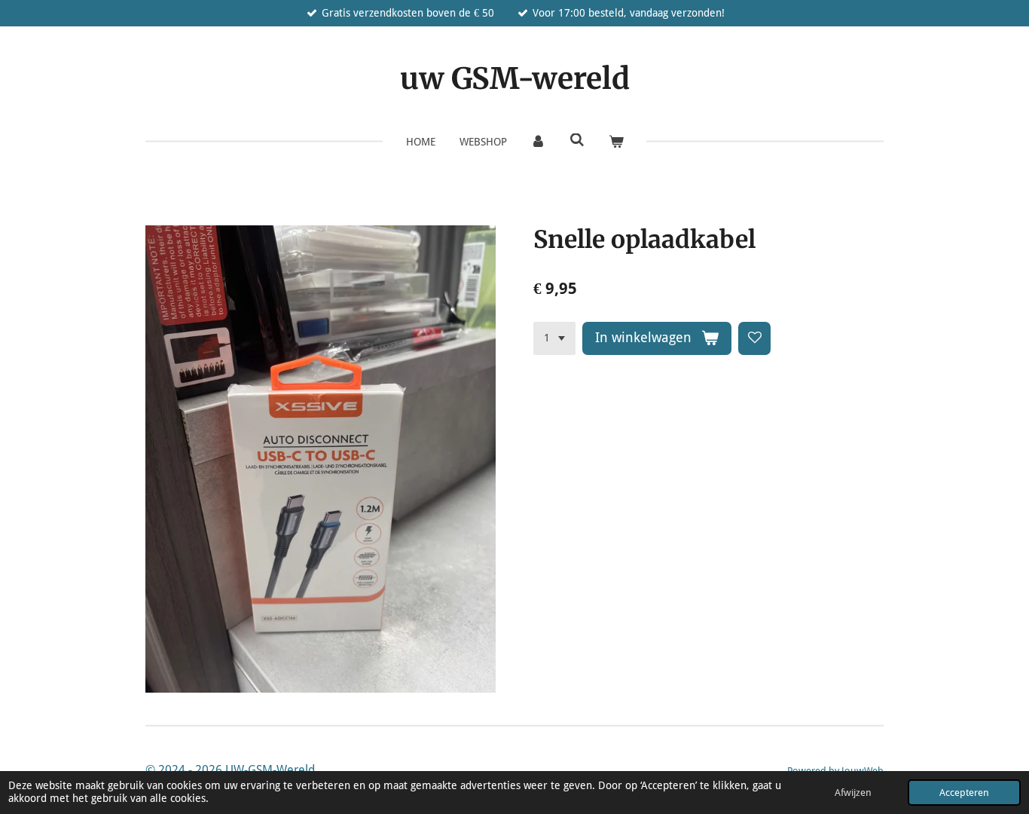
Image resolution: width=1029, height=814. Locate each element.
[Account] (538, 142)
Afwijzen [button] (853, 792)
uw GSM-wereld (515, 78)
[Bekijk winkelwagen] (616, 142)
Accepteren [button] (964, 792)
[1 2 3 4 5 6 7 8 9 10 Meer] (554, 338)
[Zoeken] (577, 140)
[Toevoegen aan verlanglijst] (754, 338)
